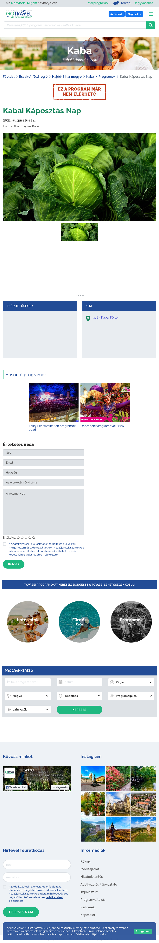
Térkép (125, 3)
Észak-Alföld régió (33, 76)
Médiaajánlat (89, 869)
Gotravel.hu (25, 770)
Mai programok (98, 3)
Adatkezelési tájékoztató (98, 884)
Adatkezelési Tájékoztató (42, 554)
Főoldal (9, 76)
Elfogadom (143, 931)
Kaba (90, 76)
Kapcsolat (87, 915)
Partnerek (87, 907)
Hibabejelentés (91, 877)
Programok (107, 76)
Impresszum (89, 892)
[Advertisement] (79, 270)
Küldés (13, 564)
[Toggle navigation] (151, 14)
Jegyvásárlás (143, 3)
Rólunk (85, 861)
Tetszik (17, 787)
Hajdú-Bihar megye (67, 76)
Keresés (79, 710)
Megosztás (62, 787)
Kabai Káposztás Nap (42, 110)
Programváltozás (92, 900)
